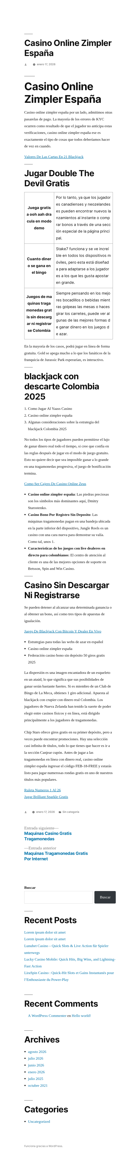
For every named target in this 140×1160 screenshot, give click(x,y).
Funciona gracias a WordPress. (43, 1146)
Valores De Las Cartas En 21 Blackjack (53, 156)
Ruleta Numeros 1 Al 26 (42, 790)
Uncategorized (39, 1121)
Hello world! (81, 1015)
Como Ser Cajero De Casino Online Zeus (55, 483)
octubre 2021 (38, 1085)
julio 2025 (35, 1078)
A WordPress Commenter (47, 1015)
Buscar (30, 887)
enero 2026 (36, 1072)
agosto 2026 (37, 1051)
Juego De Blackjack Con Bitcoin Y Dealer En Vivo (62, 631)
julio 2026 (35, 1058)
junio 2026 (36, 1065)
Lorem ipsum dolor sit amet (45, 932)
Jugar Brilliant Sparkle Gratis (46, 796)
